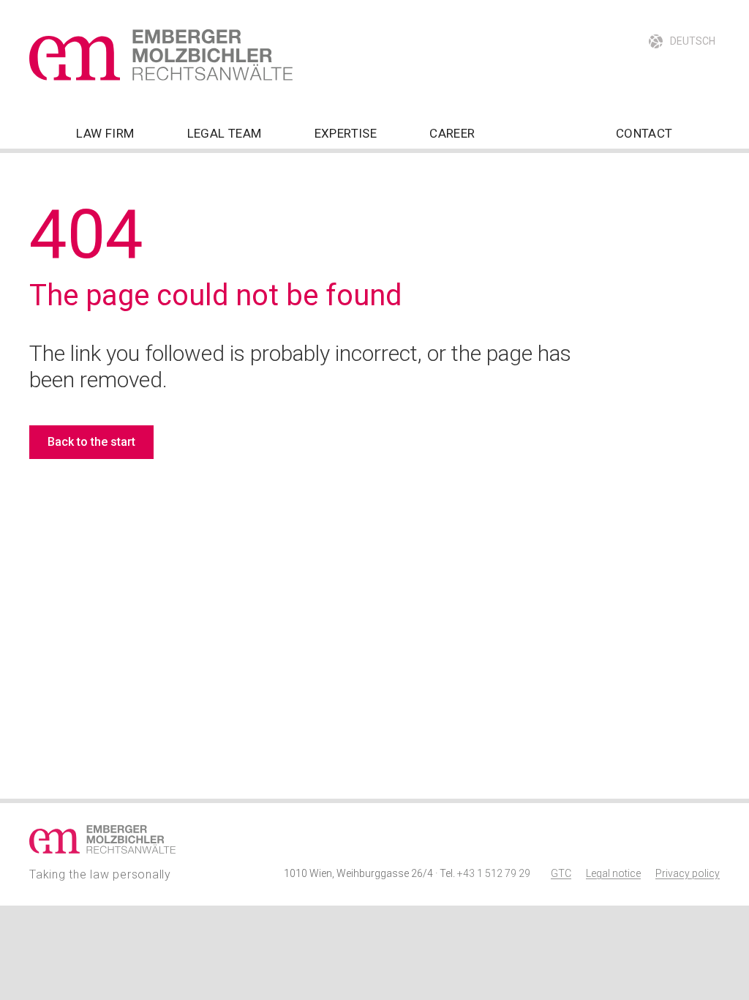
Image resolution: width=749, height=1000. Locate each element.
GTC (561, 873)
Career (452, 133)
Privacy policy (687, 873)
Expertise (346, 133)
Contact (644, 133)
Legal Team (224, 133)
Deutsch (692, 41)
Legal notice (613, 873)
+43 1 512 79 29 (493, 873)
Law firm (105, 133)
